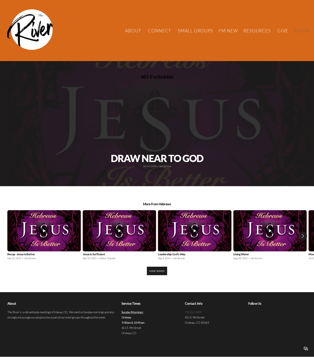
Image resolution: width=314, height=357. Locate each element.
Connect (160, 30)
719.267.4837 (193, 312)
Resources (258, 30)
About (133, 30)
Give (282, 30)
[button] (303, 236)
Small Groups (195, 30)
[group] (44, 236)
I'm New (228, 30)
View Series (157, 271)
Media (302, 30)
